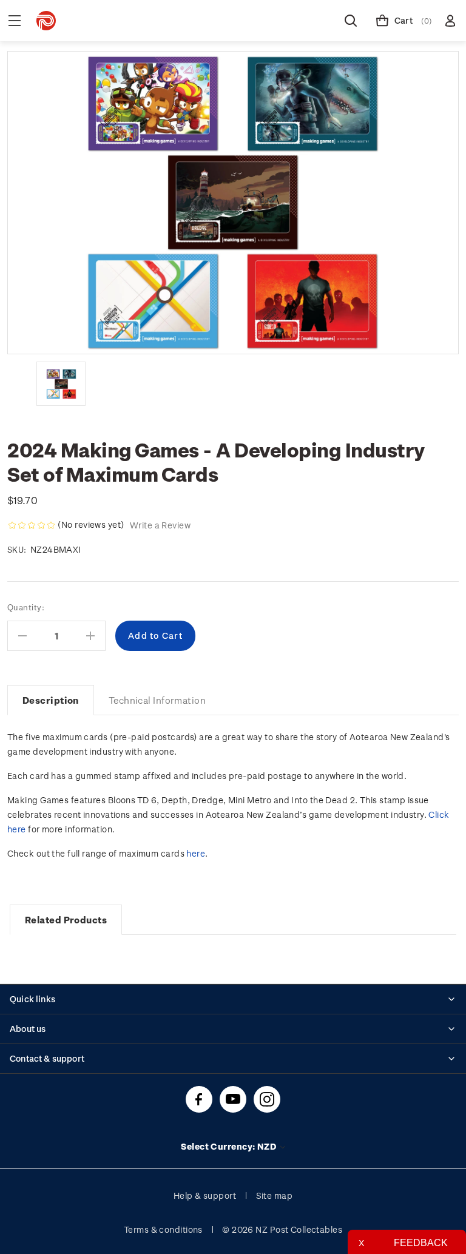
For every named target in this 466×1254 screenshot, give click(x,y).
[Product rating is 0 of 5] (31, 525)
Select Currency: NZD (229, 1146)
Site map (274, 1195)
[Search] (350, 20)
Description (50, 700)
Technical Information (157, 700)
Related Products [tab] (66, 919)
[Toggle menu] (14, 20)
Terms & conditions (163, 1229)
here (195, 853)
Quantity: (25, 607)
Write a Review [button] (160, 525)
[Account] (450, 20)
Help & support (205, 1195)
